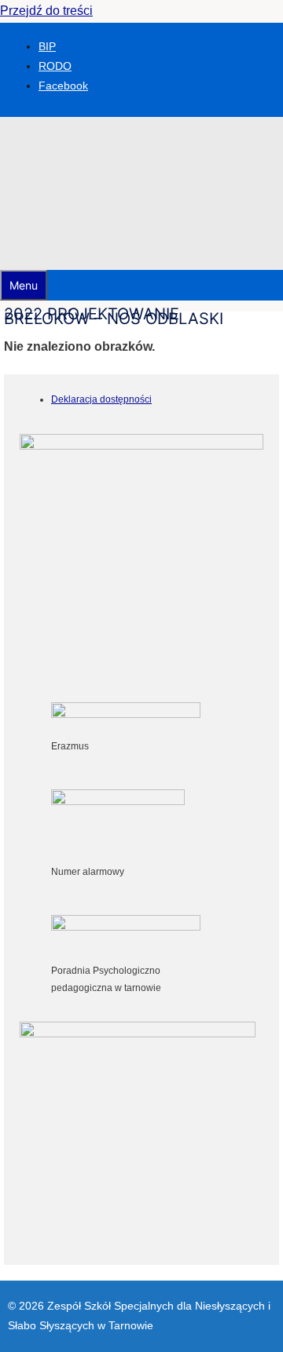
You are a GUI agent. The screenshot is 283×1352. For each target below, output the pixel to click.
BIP (47, 46)
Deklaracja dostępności (101, 399)
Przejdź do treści (46, 10)
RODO (55, 66)
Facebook (63, 85)
